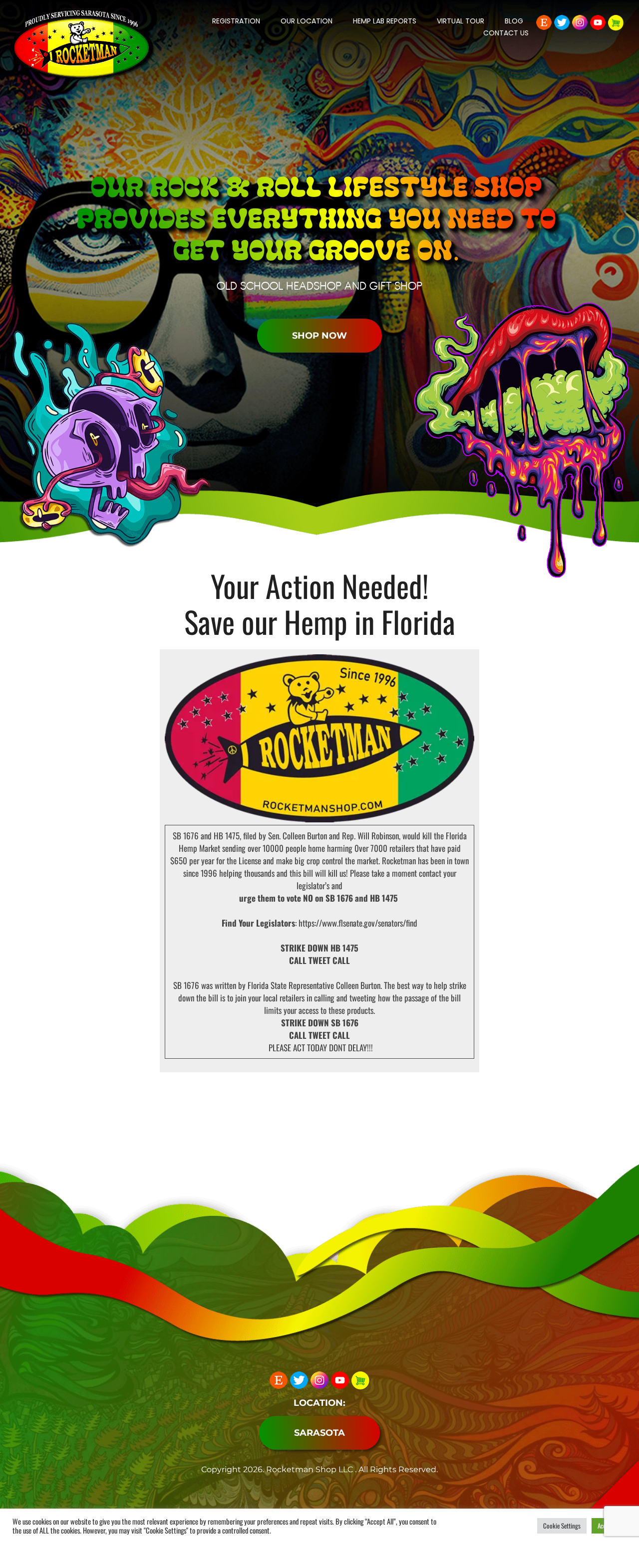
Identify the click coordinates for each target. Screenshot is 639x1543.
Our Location (306, 21)
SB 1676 (186, 835)
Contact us (506, 33)
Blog (514, 21)
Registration (236, 21)
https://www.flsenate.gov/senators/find (358, 923)
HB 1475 (227, 835)
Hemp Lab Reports (384, 21)
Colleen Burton (305, 835)
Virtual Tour (460, 21)
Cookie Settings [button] (562, 1526)
